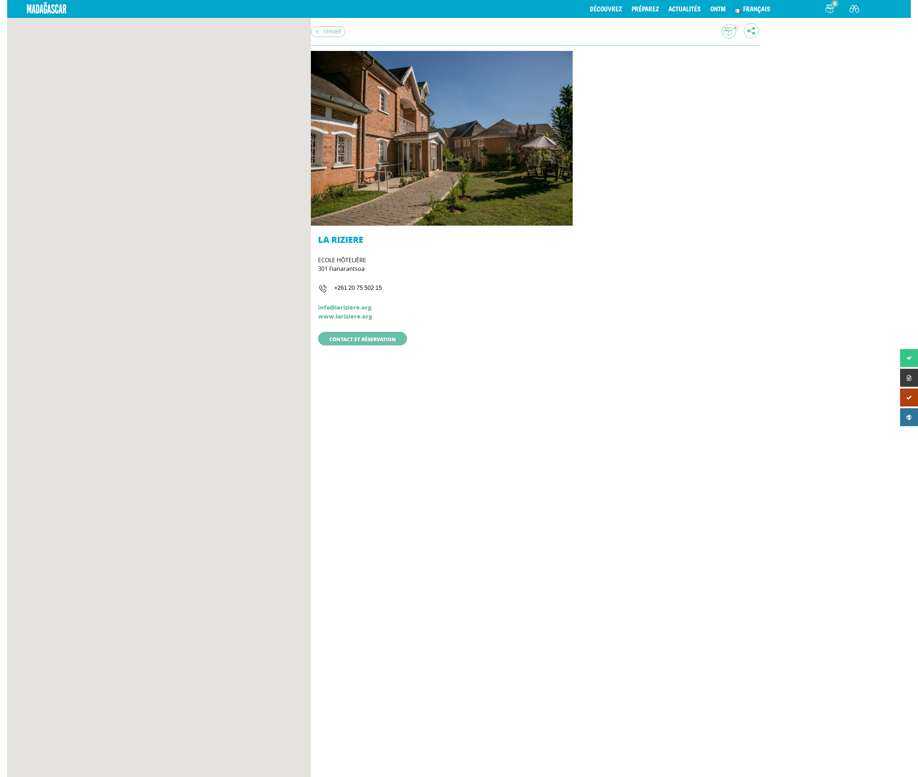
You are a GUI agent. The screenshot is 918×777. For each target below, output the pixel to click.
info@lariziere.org (345, 307)
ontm (717, 9)
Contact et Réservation (362, 339)
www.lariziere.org (345, 316)
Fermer (332, 31)
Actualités (684, 9)
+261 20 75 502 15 (358, 288)
